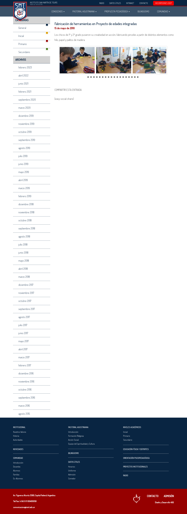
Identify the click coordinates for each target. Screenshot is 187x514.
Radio (101, 3)
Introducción (18, 462)
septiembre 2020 (27, 99)
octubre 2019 (25, 131)
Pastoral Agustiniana (83, 11)
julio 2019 (22, 156)
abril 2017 (22, 349)
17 (135, 77)
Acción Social (73, 440)
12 (120, 77)
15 (129, 77)
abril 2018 (23, 268)
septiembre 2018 (26, 228)
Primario (22, 44)
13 (123, 77)
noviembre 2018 (26, 212)
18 (137, 77)
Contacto (143, 3)
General (22, 27)
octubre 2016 (25, 389)
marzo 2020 (24, 107)
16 (132, 77)
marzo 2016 (24, 405)
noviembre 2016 (26, 381)
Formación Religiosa (76, 436)
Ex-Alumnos (18, 478)
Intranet (130, 3)
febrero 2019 (24, 196)
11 (117, 77)
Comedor (72, 478)
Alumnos (16, 470)
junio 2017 (23, 333)
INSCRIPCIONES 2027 (163, 3)
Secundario (24, 52)
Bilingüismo (143, 11)
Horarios (71, 466)
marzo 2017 (24, 357)
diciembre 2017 (25, 284)
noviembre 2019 (26, 123)
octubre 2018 (25, 220)
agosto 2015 (24, 413)
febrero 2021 (24, 91)
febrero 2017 (24, 365)
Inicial (21, 35)
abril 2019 (23, 180)
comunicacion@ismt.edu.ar (24, 507)
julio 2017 (22, 325)
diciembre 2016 (26, 373)
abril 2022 (23, 75)
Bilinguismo (73, 453)
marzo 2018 (24, 276)
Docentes (16, 466)
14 (126, 77)
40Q (172, 502)
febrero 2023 (25, 67)
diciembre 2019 (26, 115)
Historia (16, 436)
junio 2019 (23, 164)
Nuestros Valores (19, 432)
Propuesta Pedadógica (116, 11)
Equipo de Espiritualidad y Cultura (81, 444)
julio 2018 (22, 244)
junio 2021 (23, 83)
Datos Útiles (115, 3)
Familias (16, 474)
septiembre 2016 (26, 397)
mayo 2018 (23, 260)
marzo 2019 (24, 188)
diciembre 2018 (26, 204)
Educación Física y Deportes (136, 449)
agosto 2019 (24, 148)
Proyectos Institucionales (135, 466)
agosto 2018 (24, 236)
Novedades (18, 449)
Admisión (72, 474)
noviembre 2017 (26, 292)
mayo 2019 (23, 172)
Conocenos (57, 11)
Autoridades (17, 440)
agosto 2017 (24, 317)
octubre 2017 (24, 300)
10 (114, 77)
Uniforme (72, 470)
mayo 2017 (23, 341)
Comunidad (162, 11)
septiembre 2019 (26, 140)
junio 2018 (23, 252)
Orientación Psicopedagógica (136, 458)
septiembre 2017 (26, 309)
